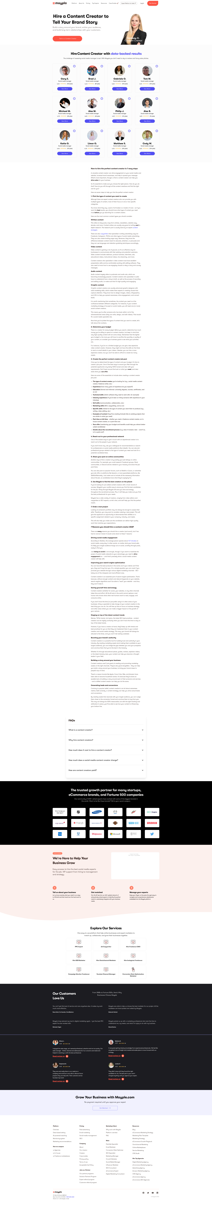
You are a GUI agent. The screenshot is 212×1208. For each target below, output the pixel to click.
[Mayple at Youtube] (152, 1192)
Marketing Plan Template (140, 1135)
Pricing (82, 1126)
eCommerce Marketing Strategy (142, 1132)
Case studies (84, 1156)
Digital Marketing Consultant (115, 1174)
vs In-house (56, 1153)
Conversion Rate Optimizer (114, 1150)
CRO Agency (136, 1174)
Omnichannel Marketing (140, 1144)
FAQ (107, 1135)
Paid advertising (85, 1129)
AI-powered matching (60, 1135)
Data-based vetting (59, 1132)
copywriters (104, 234)
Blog (133, 1129)
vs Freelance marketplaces (61, 1156)
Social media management (88, 1135)
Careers (82, 1153)
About (81, 1147)
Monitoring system (59, 1138)
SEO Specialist (110, 1153)
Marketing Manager (112, 1156)
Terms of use (84, 1162)
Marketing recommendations (62, 1141)
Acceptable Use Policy (86, 1165)
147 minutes (132, 541)
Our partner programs (87, 1173)
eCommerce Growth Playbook (142, 1141)
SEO (81, 1138)
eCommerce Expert (112, 1171)
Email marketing (85, 1132)
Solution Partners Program (88, 1176)
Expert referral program (87, 1179)
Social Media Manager (113, 1162)
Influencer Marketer (112, 1165)
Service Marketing (138, 1150)
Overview (56, 1129)
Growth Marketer (111, 1159)
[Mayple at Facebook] (143, 1192)
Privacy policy (84, 1159)
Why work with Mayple (113, 1129)
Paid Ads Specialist (112, 1144)
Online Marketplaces (139, 1147)
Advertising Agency (138, 1168)
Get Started (152, 3)
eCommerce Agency (139, 1177)
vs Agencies (56, 1150)
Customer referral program (88, 1182)
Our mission (83, 1150)
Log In (142, 3)
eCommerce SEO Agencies (141, 1180)
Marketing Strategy (138, 1138)
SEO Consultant (111, 1168)
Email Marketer (111, 1147)
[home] (60, 3)
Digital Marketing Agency (140, 1162)
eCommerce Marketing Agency (142, 1165)
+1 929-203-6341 (69, 1197)
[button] (74, 3)
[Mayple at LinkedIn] (157, 1192)
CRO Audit (135, 1153)
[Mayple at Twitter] (148, 1192)
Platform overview (111, 1132)
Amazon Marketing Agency (141, 1171)
